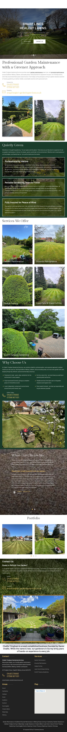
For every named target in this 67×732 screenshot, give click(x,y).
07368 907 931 (13, 87)
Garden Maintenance (14, 261)
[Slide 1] (31, 55)
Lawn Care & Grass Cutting (49, 303)
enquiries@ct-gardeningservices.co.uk (24, 92)
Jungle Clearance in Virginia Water (34, 724)
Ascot (4, 688)
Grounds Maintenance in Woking (29, 721)
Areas (4, 684)
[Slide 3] (35, 55)
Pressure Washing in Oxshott (44, 726)
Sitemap (55, 726)
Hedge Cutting (11, 303)
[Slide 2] (33, 55)
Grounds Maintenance (46, 261)
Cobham (4, 694)
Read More (27, 41)
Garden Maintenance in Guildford (11, 721)
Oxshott (4, 703)
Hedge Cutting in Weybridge (16, 724)
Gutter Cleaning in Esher (29, 726)
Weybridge (5, 712)
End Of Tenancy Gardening (16, 354)
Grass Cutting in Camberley (45, 721)
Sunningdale (5, 706)
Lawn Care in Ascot (49, 724)
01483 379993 (13, 84)
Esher (3, 697)
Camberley (5, 691)
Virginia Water (6, 709)
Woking (4, 715)
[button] (32, 509)
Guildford (4, 700)
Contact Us (39, 41)
